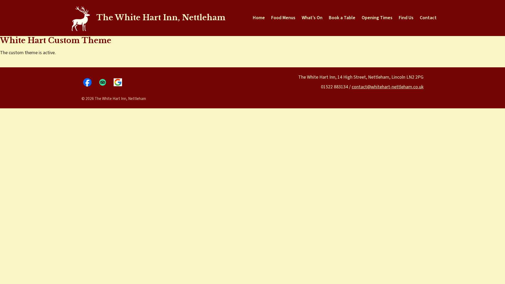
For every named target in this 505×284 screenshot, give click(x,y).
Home (259, 17)
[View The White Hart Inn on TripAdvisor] (102, 82)
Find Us (406, 17)
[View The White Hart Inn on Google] (118, 82)
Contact (428, 17)
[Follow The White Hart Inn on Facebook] (87, 82)
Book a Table (342, 17)
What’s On (312, 17)
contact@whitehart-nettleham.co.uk (387, 87)
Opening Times (377, 17)
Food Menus (283, 17)
